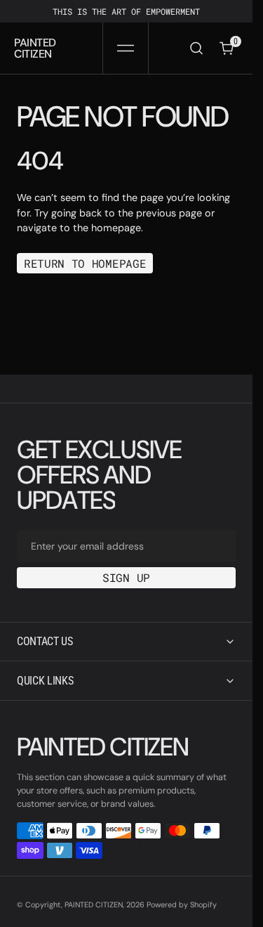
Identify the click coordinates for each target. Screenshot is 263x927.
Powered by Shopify (182, 904)
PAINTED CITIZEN (94, 904)
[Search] (196, 48)
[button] (125, 48)
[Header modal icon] (125, 48)
